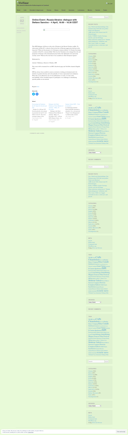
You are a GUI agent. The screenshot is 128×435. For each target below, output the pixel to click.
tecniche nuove (102, 141)
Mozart (103, 131)
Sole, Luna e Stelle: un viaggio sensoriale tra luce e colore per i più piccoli (98, 45)
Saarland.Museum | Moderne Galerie (96, 139)
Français (90, 65)
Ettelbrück (97, 114)
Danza (56, 10)
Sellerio (106, 139)
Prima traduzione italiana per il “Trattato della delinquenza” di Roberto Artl (99, 40)
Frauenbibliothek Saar (103, 114)
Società (97, 10)
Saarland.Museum (100, 137)
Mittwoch (95, 129)
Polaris (105, 135)
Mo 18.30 (104, 129)
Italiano (90, 69)
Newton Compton (93, 133)
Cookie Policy (31, 432)
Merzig (107, 127)
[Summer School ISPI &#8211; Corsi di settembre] (73, 111)
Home (18, 10)
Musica (90, 10)
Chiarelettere (94, 109)
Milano (90, 129)
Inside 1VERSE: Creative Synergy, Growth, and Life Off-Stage (97, 37)
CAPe (98, 107)
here (38, 86)
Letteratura (81, 10)
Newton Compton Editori (96, 134)
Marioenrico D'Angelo (101, 127)
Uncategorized (92, 81)
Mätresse (107, 131)
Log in (90, 91)
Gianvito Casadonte (92, 116)
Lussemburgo (96, 123)
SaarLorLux (91, 74)
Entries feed (91, 93)
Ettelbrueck (91, 114)
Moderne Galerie (95, 130)
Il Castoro (91, 119)
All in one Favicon (97, 98)
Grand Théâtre (101, 116)
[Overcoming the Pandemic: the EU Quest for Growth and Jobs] (40, 112)
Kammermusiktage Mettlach (94, 121)
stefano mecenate (92, 141)
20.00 (90, 108)
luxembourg (105, 122)
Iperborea (98, 119)
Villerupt (90, 143)
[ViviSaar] (23, 3)
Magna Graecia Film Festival (98, 125)
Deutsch (90, 60)
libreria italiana (103, 121)
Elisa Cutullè (103, 112)
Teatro (105, 10)
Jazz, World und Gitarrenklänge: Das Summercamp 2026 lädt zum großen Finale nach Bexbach (98, 28)
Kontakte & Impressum (36, 10)
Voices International (97, 143)
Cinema (49, 10)
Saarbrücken (92, 137)
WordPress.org (92, 96)
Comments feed (92, 94)
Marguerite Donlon (92, 127)
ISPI (104, 118)
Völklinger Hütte (105, 143)
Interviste (71, 10)
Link (25, 10)
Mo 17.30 (99, 129)
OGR (102, 135)
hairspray (108, 116)
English (19, 31)
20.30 (94, 108)
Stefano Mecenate (93, 78)
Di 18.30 (102, 110)
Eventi (63, 10)
